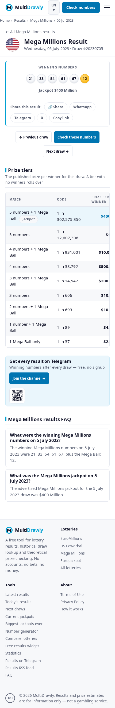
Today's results (18, 601)
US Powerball (71, 545)
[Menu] (107, 7)
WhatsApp (82, 107)
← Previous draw (33, 137)
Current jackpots (19, 616)
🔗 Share (55, 107)
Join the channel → (29, 378)
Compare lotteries (21, 638)
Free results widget (22, 645)
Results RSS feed (19, 667)
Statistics (13, 653)
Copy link (61, 118)
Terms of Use (72, 594)
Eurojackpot (70, 560)
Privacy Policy (72, 601)
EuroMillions (71, 538)
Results (20, 20)
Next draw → (57, 151)
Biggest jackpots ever (24, 623)
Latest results (17, 594)
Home (5, 20)
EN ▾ (53, 7)
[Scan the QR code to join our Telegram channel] (17, 395)
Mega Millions (41, 20)
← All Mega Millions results (30, 31)
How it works (71, 608)
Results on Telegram (23, 660)
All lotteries (70, 567)
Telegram (22, 118)
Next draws (15, 608)
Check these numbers (76, 137)
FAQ (9, 675)
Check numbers (80, 7)
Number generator (21, 631)
